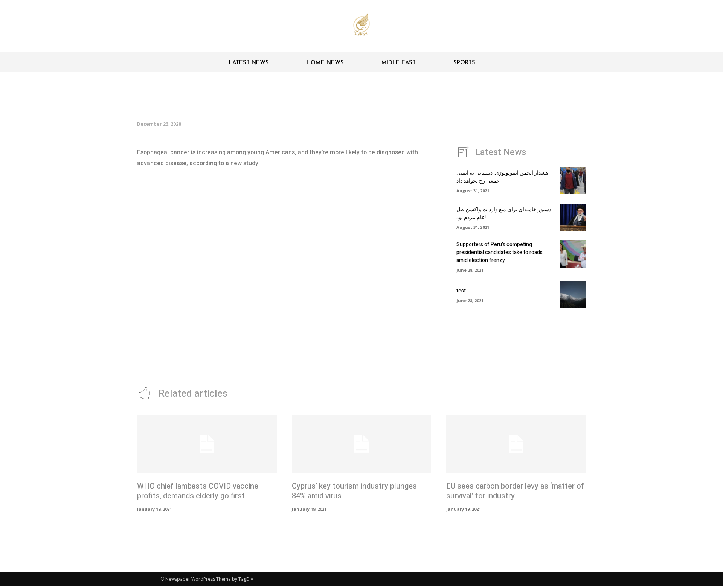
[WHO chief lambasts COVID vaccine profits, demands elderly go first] (207, 444)
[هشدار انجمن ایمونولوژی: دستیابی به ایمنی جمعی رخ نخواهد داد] (573, 180)
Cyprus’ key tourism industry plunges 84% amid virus (354, 491)
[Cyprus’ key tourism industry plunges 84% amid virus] (362, 444)
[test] (573, 294)
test (461, 291)
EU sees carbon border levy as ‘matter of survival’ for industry (515, 491)
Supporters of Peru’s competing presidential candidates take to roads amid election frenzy (499, 252)
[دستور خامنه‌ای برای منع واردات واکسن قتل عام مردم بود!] (573, 217)
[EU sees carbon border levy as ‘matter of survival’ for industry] (516, 444)
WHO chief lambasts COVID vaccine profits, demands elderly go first (197, 491)
